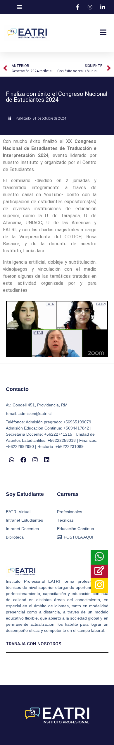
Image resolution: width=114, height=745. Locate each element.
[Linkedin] (47, 460)
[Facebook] (23, 460)
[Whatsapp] (12, 460)
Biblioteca (15, 537)
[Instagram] (35, 460)
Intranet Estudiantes (24, 520)
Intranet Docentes (22, 528)
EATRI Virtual (18, 511)
